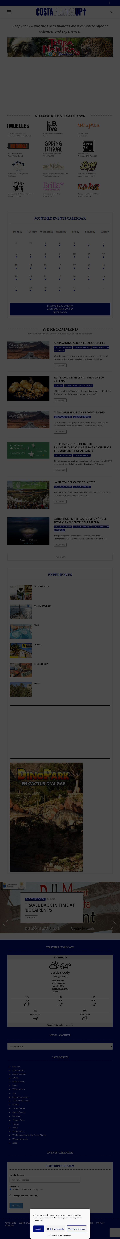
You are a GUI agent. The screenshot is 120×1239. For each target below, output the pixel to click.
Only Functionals (55, 1229)
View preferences (76, 1229)
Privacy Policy (65, 1235)
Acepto (38, 1229)
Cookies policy (53, 1235)
